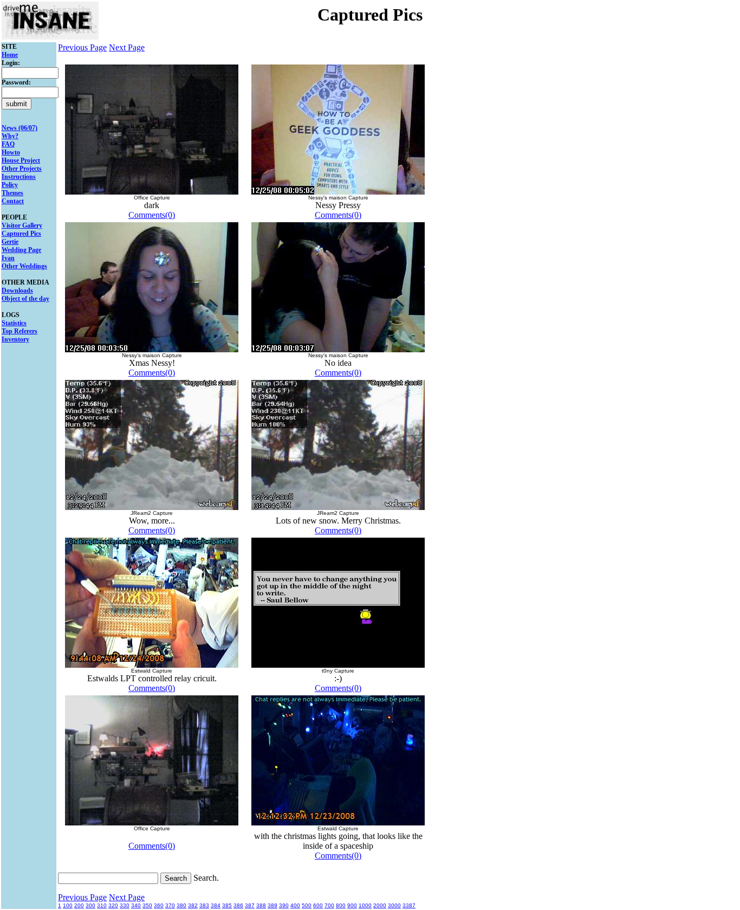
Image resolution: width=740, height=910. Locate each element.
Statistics (14, 323)
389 (272, 905)
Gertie (10, 242)
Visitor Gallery (22, 225)
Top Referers (19, 331)
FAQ (8, 144)
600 (318, 905)
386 (238, 905)
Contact (13, 201)
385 (227, 905)
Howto (11, 152)
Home (10, 55)
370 (170, 905)
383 (204, 905)
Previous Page (82, 47)
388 (261, 905)
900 (352, 905)
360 (159, 905)
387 (250, 905)
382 (193, 905)
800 (341, 905)
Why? (10, 136)
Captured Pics (21, 233)
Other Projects (22, 168)
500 (306, 905)
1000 (365, 905)
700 (329, 905)
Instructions (19, 176)
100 (68, 905)
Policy (10, 185)
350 (147, 905)
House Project (21, 160)
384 (215, 905)
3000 (394, 905)
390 (284, 905)
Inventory (15, 339)
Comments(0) (151, 215)
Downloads (17, 290)
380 (181, 905)
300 (90, 905)
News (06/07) (19, 128)
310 (102, 905)
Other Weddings (24, 266)
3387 (409, 905)
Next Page (127, 47)
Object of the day (25, 298)
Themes (12, 193)
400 (295, 905)
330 (124, 905)
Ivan (8, 258)
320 (113, 905)
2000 (379, 905)
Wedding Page (21, 250)
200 (79, 905)
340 (136, 905)
